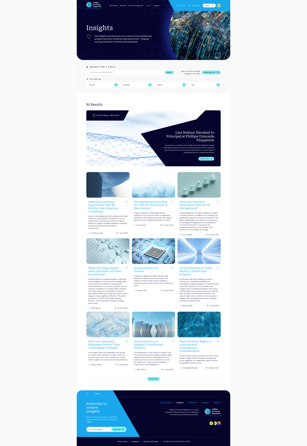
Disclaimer (135, 441)
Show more (153, 379)
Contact (217, 402)
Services (123, 5)
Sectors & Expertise (136, 5)
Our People (113, 5)
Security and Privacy (150, 441)
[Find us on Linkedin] (219, 5)
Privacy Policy (122, 441)
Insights (148, 5)
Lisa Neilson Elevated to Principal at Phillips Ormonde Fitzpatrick (190, 136)
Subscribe (116, 429)
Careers (156, 5)
